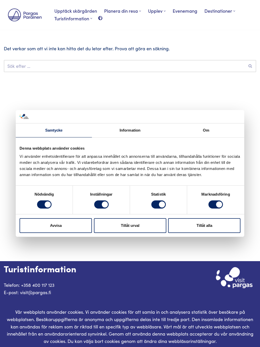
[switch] (101, 204)
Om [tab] (206, 130)
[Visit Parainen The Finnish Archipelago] (25, 15)
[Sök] (250, 66)
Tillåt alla (204, 225)
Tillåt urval (130, 225)
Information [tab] (130, 130)
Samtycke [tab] (54, 130)
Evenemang (185, 11)
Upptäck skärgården (75, 11)
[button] (140, 11)
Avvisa (56, 225)
